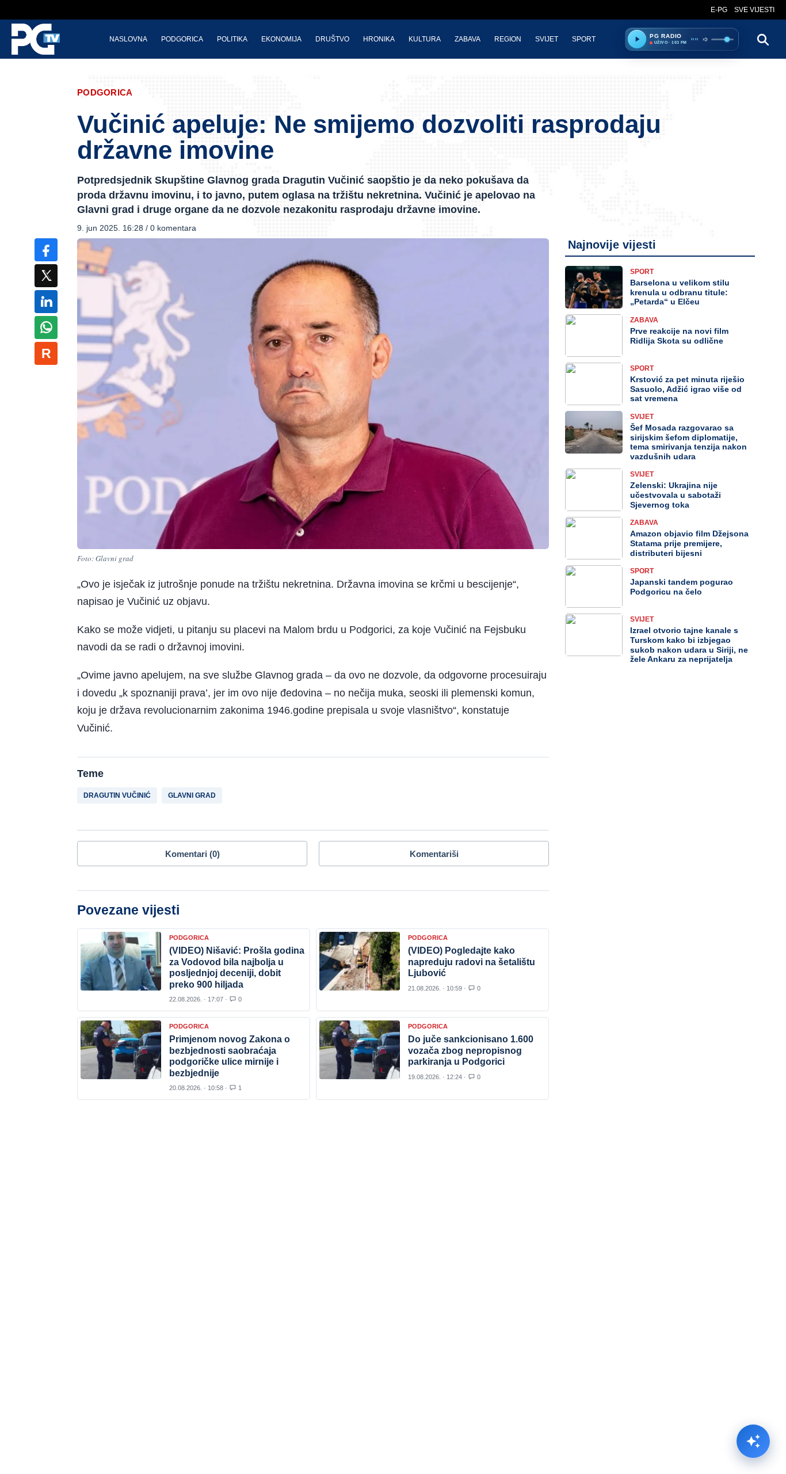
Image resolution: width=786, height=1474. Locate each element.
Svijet (546, 39)
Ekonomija (281, 39)
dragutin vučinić (117, 795)
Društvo (332, 39)
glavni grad (192, 795)
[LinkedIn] (46, 301)
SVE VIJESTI (754, 10)
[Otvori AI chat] (753, 1441)
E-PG (719, 10)
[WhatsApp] (46, 327)
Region (507, 39)
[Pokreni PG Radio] (637, 39)
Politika (232, 39)
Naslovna (128, 39)
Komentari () (192, 854)
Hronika (379, 39)
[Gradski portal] (45, 39)
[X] (46, 275)
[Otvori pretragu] (762, 39)
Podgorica (182, 39)
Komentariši (434, 854)
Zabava (467, 39)
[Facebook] (46, 249)
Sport (584, 39)
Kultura (425, 39)
